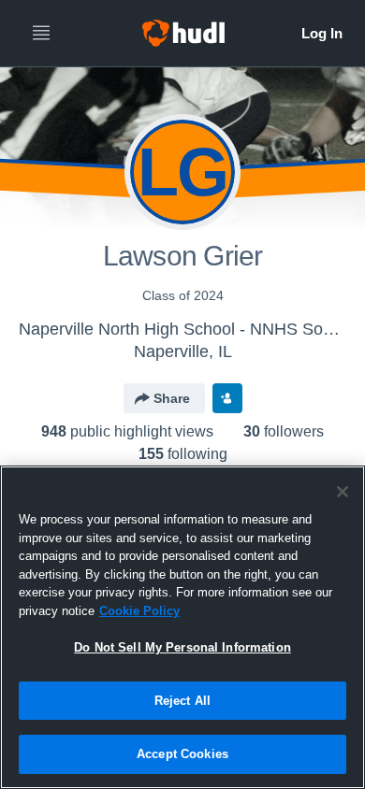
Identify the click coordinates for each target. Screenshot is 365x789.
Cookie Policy (139, 611)
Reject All (182, 701)
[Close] (342, 491)
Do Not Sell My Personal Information (182, 647)
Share (171, 398)
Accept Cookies (182, 754)
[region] (182, 627)
